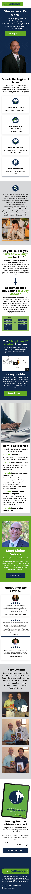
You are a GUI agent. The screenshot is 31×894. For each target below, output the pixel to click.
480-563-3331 (9, 888)
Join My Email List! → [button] (15, 850)
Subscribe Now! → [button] (15, 393)
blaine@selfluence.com (13, 886)
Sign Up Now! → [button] (15, 33)
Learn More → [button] (15, 575)
